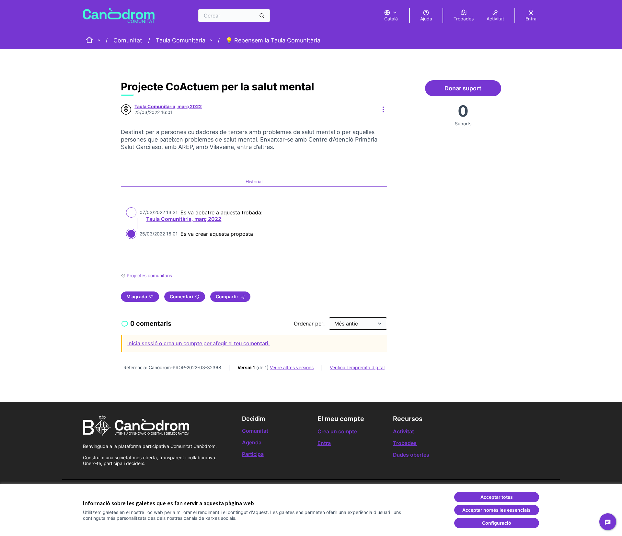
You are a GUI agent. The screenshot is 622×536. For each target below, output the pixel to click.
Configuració (496, 523)
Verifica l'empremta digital (357, 367)
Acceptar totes (496, 497)
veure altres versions (292, 367)
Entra (324, 443)
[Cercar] (262, 15)
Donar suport (472, 90)
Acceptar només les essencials (496, 510)
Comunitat (127, 40)
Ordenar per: (310, 323)
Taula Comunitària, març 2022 (183, 219)
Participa (253, 454)
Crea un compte (337, 431)
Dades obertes (411, 454)
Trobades (405, 443)
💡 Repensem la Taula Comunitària (272, 40)
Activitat (403, 431)
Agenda (251, 442)
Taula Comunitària (180, 40)
